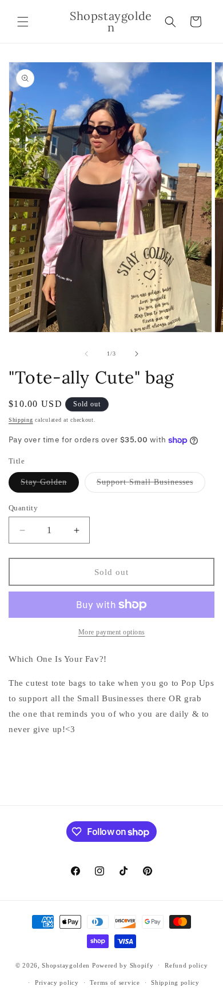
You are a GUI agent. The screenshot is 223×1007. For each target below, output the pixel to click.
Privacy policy (57, 982)
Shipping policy (175, 982)
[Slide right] (136, 353)
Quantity (23, 508)
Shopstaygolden (66, 964)
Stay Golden (50, 485)
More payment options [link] (111, 632)
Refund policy (186, 965)
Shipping (21, 420)
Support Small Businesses (151, 485)
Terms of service (115, 982)
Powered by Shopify (123, 964)
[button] (22, 21)
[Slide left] (86, 353)
